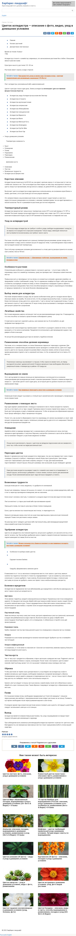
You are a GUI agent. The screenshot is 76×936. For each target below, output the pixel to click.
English (4, 15)
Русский (3, 935)
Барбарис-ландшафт (14, 3)
